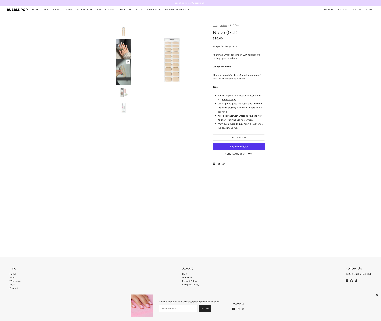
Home (215, 25)
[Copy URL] (223, 163)
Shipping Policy (190, 284)
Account (343, 9)
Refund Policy (189, 281)
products (223, 25)
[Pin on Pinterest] (214, 163)
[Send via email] (218, 163)
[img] (346, 280)
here (234, 58)
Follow (357, 9)
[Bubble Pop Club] (17, 9)
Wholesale (15, 281)
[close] (377, 295)
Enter (205, 308)
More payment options (239, 154)
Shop (12, 277)
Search (328, 9)
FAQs (12, 284)
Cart (369, 9)
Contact (14, 288)
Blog (184, 273)
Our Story (187, 277)
